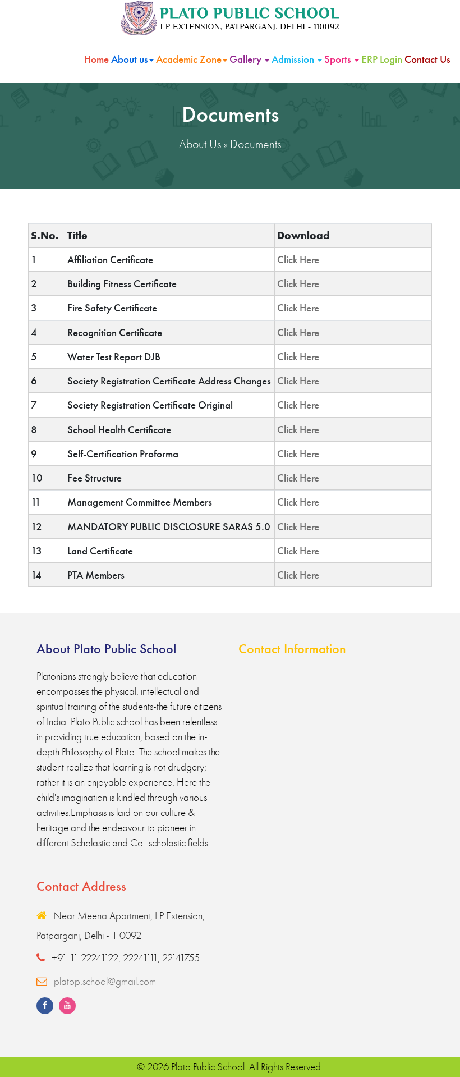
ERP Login (381, 59)
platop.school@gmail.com (105, 981)
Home (96, 59)
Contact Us (427, 59)
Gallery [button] (246, 59)
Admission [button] (294, 59)
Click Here (298, 260)
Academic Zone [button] (189, 59)
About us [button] (129, 59)
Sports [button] (338, 59)
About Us (200, 144)
